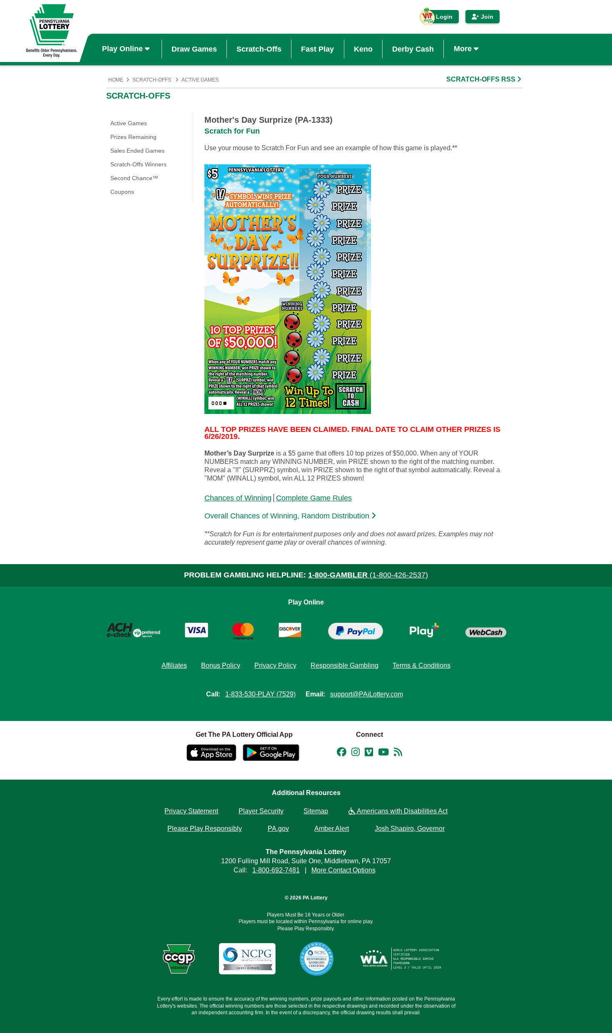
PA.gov (278, 828)
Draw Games (194, 49)
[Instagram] (355, 753)
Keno (363, 49)
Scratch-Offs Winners (138, 164)
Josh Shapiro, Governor (410, 828)
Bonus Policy (220, 665)
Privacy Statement (191, 811)
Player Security (261, 811)
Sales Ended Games (137, 150)
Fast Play (317, 49)
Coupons (122, 191)
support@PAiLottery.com (366, 694)
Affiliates (174, 665)
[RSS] (398, 753)
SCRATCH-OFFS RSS (481, 79)
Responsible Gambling (344, 665)
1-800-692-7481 (276, 870)
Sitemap (316, 811)
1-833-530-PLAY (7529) (260, 694)
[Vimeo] (369, 753)
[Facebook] (341, 753)
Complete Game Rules (314, 498)
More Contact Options (343, 870)
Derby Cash (413, 49)
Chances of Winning (237, 498)
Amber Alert (331, 828)
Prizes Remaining (133, 137)
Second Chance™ (134, 178)
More (464, 49)
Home (115, 80)
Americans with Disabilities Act (401, 811)
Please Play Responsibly (204, 828)
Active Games (200, 80)
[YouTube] (383, 753)
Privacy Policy (275, 665)
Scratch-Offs (258, 49)
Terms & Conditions (421, 665)
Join (486, 16)
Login (440, 18)
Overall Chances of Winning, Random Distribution (287, 516)
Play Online (123, 49)
